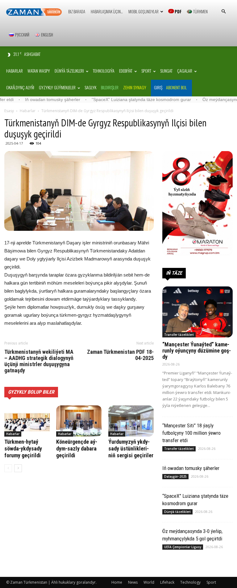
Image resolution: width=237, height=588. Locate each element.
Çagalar (184, 70)
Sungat (166, 70)
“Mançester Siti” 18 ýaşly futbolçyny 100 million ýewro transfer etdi (191, 432)
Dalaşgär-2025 (175, 476)
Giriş (158, 87)
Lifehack (167, 582)
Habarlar (14, 70)
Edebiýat (125, 70)
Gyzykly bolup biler (31, 392)
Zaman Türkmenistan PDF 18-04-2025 (120, 355)
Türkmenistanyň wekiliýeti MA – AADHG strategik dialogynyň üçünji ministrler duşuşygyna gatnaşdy (38, 361)
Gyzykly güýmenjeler (57, 87)
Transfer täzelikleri (179, 334)
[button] (223, 12)
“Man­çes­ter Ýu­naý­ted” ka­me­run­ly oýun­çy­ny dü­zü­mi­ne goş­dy (196, 350)
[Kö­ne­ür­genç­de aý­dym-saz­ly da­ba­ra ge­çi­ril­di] (79, 421)
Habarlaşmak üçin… (107, 11)
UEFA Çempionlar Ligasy (182, 547)
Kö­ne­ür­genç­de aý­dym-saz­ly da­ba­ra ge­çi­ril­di (76, 448)
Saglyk (90, 87)
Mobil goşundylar (143, 11)
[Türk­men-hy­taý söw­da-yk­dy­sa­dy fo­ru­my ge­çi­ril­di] (27, 421)
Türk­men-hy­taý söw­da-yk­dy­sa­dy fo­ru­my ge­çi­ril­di (23, 448)
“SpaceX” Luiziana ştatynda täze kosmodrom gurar (124, 99)
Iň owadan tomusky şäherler (35, 99)
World (148, 582)
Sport (146, 70)
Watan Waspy (38, 70)
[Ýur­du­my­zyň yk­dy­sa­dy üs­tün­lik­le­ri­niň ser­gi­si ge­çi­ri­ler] (131, 421)
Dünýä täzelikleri (69, 70)
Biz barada (76, 11)
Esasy (9, 110)
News (133, 582)
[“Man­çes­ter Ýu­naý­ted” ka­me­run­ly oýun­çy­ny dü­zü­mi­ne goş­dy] (197, 311)
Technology (190, 582)
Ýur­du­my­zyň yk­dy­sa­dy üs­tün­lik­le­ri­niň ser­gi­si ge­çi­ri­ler (130, 448)
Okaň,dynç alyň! (20, 87)
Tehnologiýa (103, 70)
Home (116, 582)
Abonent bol (176, 87)
